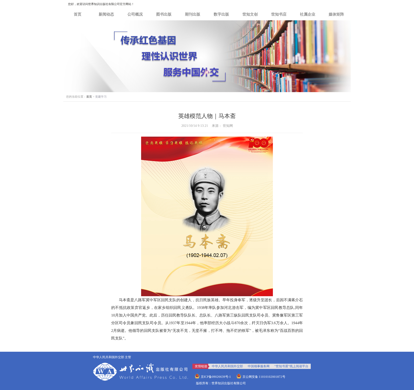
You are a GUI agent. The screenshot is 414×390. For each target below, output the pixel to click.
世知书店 (279, 14)
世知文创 (250, 14)
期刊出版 (192, 14)
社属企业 (307, 14)
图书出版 (164, 14)
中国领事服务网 (259, 366)
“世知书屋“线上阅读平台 (291, 366)
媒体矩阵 (336, 14)
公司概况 (135, 14)
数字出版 (221, 14)
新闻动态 (106, 14)
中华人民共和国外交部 (227, 366)
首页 (77, 14)
